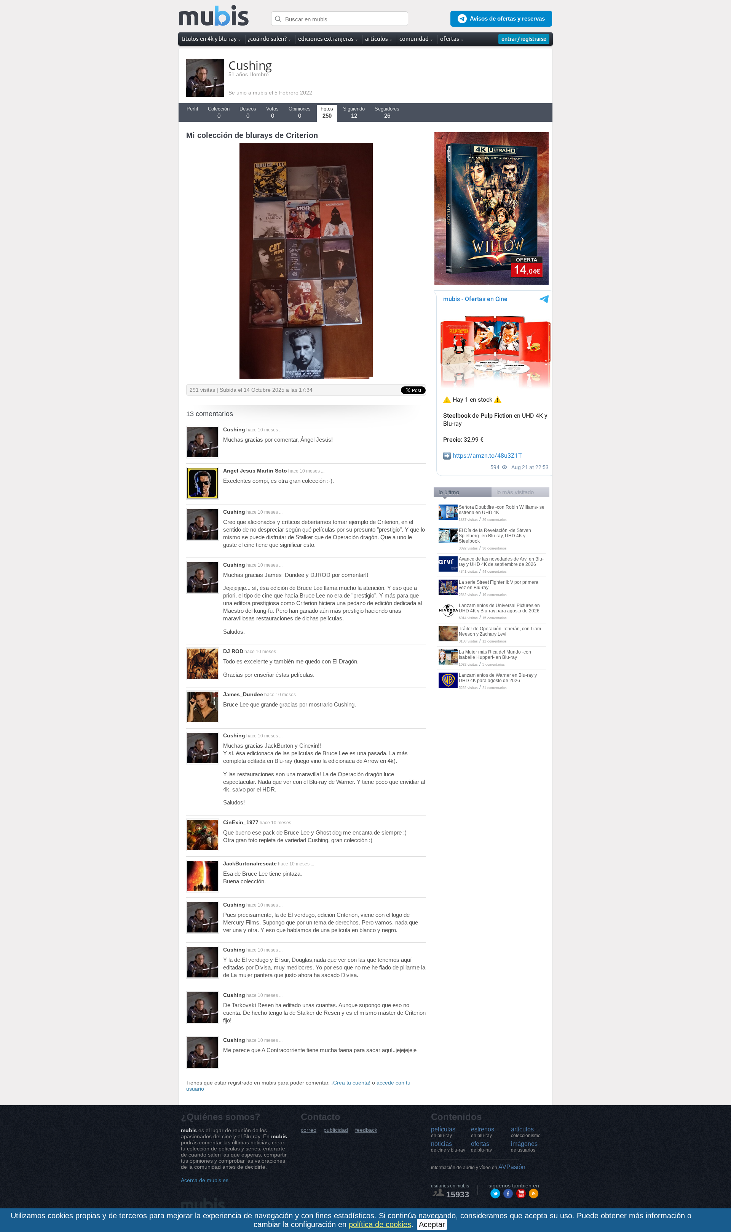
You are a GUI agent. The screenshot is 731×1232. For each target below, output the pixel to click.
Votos (272, 112)
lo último (449, 492)
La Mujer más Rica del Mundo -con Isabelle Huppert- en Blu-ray (495, 654)
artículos (527, 1132)
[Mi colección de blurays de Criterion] (306, 377)
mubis (214, 16)
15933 (457, 1194)
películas (443, 1132)
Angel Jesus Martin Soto (255, 471)
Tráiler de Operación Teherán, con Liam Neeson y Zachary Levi (500, 631)
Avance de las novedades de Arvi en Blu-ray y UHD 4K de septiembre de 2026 (501, 561)
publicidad (336, 1130)
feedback (366, 1130)
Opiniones (300, 112)
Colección (219, 112)
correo (308, 1130)
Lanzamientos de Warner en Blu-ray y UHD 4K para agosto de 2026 (498, 678)
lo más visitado (515, 492)
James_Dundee (243, 694)
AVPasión (478, 1167)
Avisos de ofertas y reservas (507, 18)
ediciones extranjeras (326, 38)
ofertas (481, 1147)
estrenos (482, 1132)
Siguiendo (354, 112)
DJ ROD (233, 651)
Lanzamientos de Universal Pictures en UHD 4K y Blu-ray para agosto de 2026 (499, 608)
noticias (448, 1147)
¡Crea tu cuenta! (350, 1083)
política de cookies (380, 1224)
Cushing (234, 429)
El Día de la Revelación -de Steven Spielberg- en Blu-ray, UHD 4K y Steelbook (495, 536)
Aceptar (432, 1224)
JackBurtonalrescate (250, 863)
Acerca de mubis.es (204, 1180)
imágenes (524, 1147)
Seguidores (387, 112)
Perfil (192, 109)
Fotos (327, 112)
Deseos (247, 112)
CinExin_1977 (241, 822)
